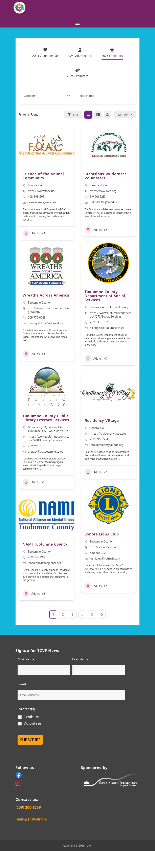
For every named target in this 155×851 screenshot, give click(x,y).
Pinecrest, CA (98, 185)
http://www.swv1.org (103, 191)
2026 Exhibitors (77, 76)
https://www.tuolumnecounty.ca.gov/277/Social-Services (111, 314)
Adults (35, 233)
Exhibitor (32, 717)
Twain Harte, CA (57, 431)
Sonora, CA (35, 185)
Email (23, 684)
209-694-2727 (37, 446)
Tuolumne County (39, 302)
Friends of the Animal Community (43, 176)
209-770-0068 (37, 317)
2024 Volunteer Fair (80, 56)
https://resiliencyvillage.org (108, 433)
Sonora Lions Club (102, 534)
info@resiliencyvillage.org (106, 445)
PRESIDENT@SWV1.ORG (105, 202)
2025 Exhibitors (112, 56)
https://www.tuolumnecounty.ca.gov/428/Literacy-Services (49, 438)
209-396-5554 (99, 439)
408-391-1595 (36, 196)
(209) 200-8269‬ (28, 807)
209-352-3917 (36, 557)
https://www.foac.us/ (42, 191)
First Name (27, 659)
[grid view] (88, 115)
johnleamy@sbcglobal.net (44, 563)
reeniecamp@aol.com (42, 202)
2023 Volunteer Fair (45, 56)
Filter (75, 114)
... (32, 219)
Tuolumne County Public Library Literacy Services (46, 418)
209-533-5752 (99, 322)
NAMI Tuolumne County (45, 544)
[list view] (98, 115)
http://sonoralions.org (104, 547)
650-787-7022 (98, 552)
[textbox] (30, 96)
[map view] (108, 115)
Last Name (80, 659)
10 (92, 614)
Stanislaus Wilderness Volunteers (106, 176)
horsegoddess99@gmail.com (46, 323)
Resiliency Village (102, 420)
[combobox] (47, 96)
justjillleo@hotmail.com (105, 558)
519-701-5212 (97, 196)
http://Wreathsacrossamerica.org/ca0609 (49, 310)
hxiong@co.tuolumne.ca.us (107, 327)
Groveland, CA (37, 427)
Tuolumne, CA (37, 431)
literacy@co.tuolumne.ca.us (45, 451)
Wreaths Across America (46, 295)
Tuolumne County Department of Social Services (105, 295)
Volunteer (33, 723)
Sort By (123, 114)
